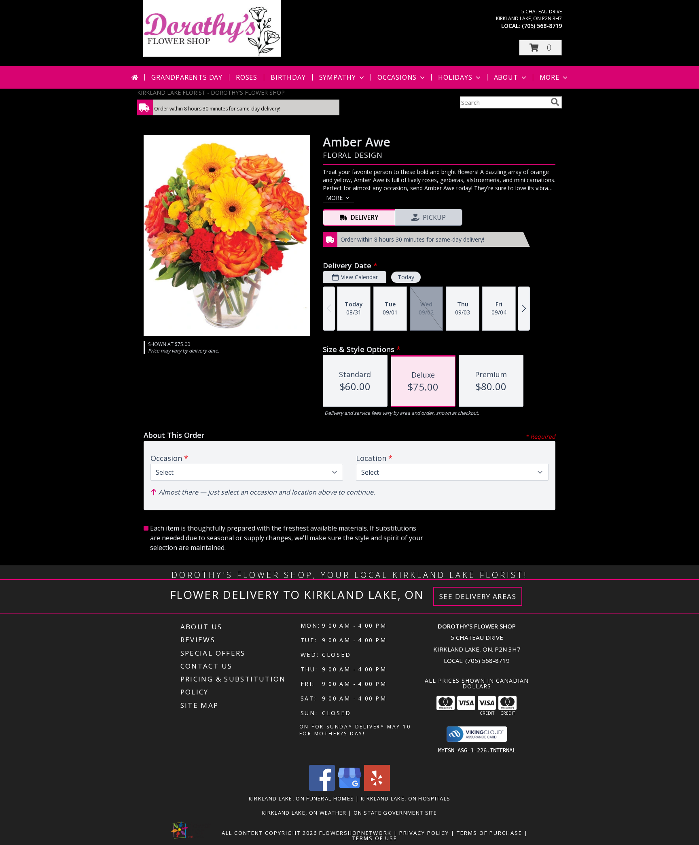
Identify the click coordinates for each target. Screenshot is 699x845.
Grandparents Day (186, 77)
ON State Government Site (395, 812)
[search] (555, 102)
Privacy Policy (424, 833)
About (506, 77)
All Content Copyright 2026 (269, 833)
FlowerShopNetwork (355, 833)
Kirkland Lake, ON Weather (304, 812)
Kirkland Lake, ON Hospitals (405, 798)
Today (406, 277)
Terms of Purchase (489, 833)
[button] (540, 47)
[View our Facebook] (322, 788)
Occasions (397, 77)
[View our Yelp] (377, 788)
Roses (246, 77)
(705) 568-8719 (542, 26)
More (549, 77)
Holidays (455, 77)
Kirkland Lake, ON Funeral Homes (301, 798)
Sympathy (337, 77)
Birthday (288, 77)
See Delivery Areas (478, 596)
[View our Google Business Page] (349, 788)
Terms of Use (374, 838)
